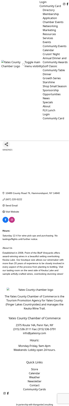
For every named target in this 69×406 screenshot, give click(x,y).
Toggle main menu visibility (34, 64)
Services (48, 38)
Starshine (49, 82)
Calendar (34, 373)
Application (50, 18)
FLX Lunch (49, 110)
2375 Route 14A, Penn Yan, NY (34, 325)
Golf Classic (50, 66)
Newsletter (35, 381)
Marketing (49, 30)
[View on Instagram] (12, 222)
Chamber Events (53, 22)
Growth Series (52, 78)
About (46, 106)
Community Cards (34, 389)
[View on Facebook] (5, 222)
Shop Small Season (55, 86)
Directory (49, 10)
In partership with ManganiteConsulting (34, 404)
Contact (35, 385)
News (46, 98)
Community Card (50, 6)
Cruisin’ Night (51, 54)
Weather (34, 377)
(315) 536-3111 (22, 329)
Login (43, 2)
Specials (48, 102)
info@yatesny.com (34, 333)
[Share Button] (6, 144)
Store (34, 369)
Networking (50, 26)
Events (47, 42)
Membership (51, 14)
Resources (49, 34)
